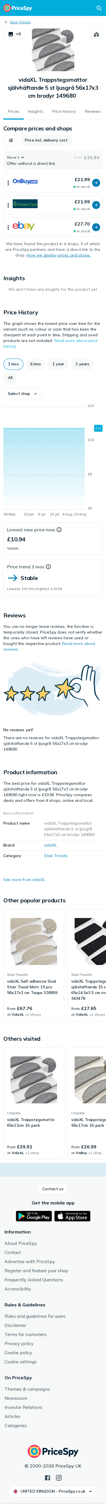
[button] (14, 34)
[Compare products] (96, 34)
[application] (53, 461)
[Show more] (8, 183)
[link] (33, 965)
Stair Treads (20, 22)
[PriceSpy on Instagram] (58, 1477)
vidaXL (50, 845)
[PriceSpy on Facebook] (47, 1477)
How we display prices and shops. (59, 255)
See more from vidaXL (24, 879)
